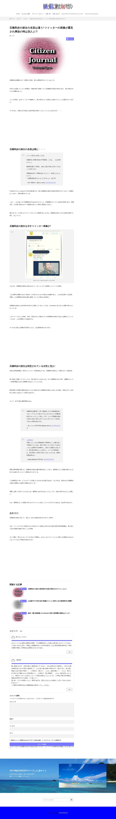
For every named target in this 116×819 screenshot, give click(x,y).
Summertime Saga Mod (91, 13)
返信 (69, 652)
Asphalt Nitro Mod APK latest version (72, 13)
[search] (71, 800)
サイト (11, 733)
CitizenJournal (63, 812)
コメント (13, 701)
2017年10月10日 (49, 459)
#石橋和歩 (30, 440)
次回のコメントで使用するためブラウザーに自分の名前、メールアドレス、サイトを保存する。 (36, 740)
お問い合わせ (56, 13)
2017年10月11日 (51, 182)
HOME (18, 13)
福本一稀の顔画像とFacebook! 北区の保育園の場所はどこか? (49, 613)
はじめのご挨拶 (26, 13)
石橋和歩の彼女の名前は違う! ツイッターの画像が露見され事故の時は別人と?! (48, 18)
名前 (11, 718)
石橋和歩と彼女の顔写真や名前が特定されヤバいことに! (47, 589)
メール (12, 726)
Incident (25, 18)
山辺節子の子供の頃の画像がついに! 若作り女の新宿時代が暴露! (50, 601)
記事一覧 (48, 13)
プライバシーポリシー (38, 13)
